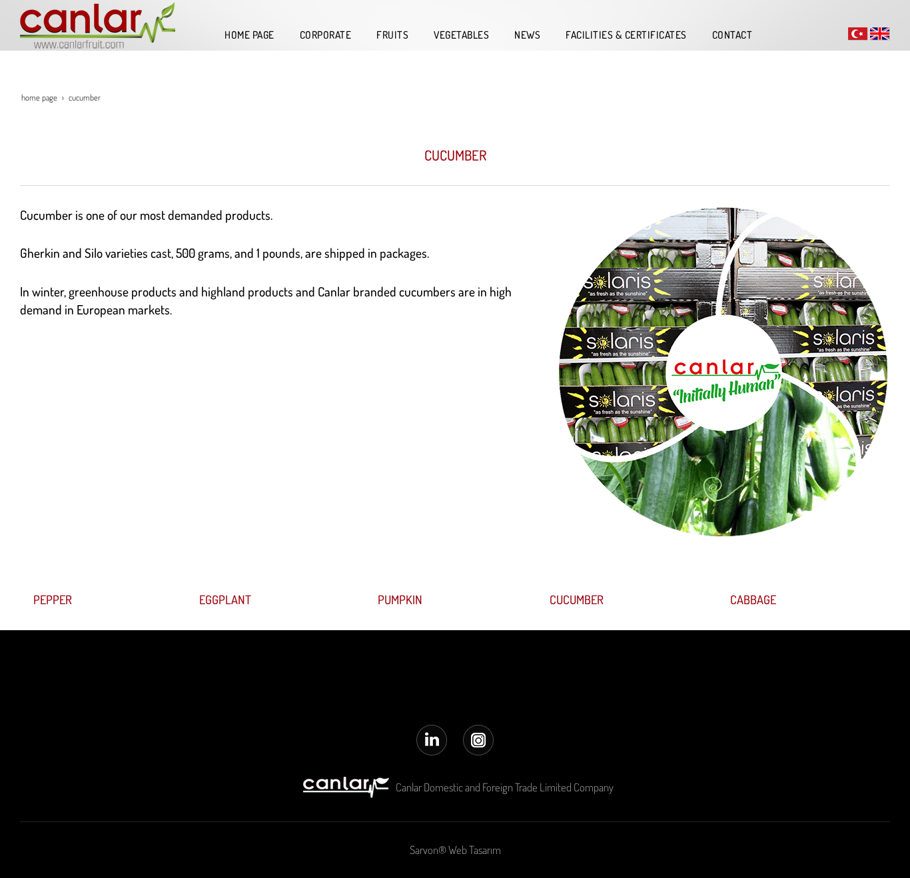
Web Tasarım (474, 850)
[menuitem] (246, 34)
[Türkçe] (858, 32)
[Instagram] (478, 738)
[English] (880, 32)
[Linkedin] (431, 738)
